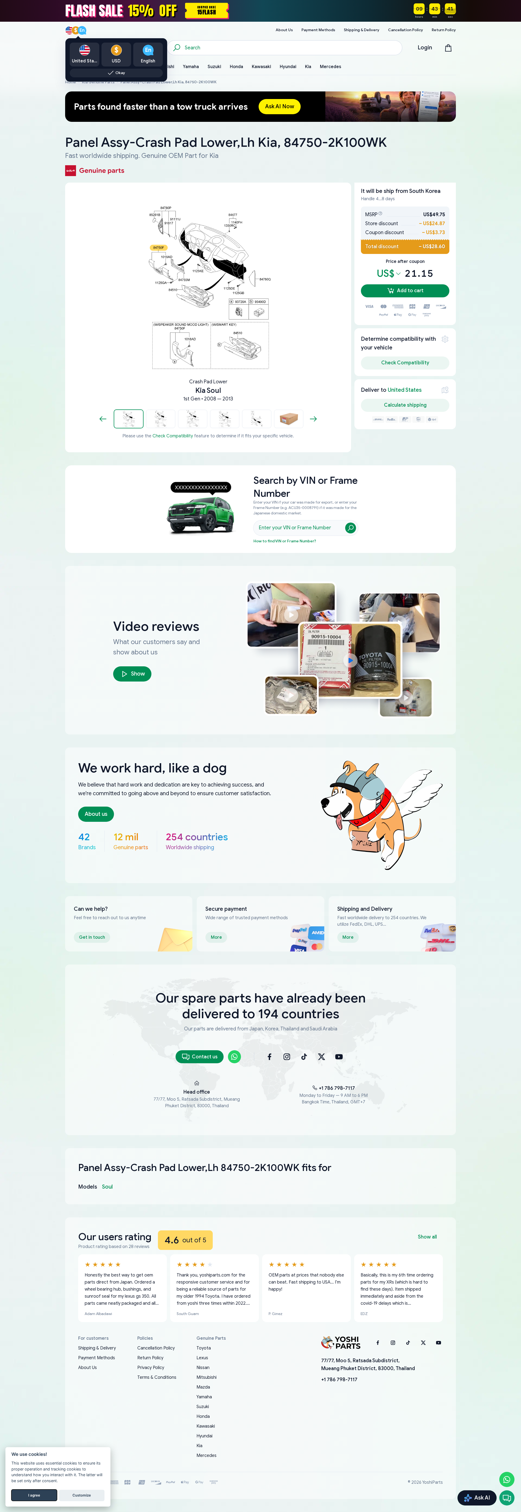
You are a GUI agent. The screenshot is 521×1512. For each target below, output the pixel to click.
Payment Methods (96, 1358)
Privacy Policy (150, 1367)
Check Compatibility (173, 436)
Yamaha (204, 1397)
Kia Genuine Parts (98, 82)
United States (405, 390)
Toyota (203, 1348)
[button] (129, 418)
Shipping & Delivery (97, 1348)
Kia (199, 1446)
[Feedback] (506, 1497)
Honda (203, 1416)
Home (70, 82)
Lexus (202, 1358)
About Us (87, 1367)
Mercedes (206, 1455)
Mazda (203, 1387)
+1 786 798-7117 (337, 1088)
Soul (107, 1186)
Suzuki (202, 1406)
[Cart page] (448, 47)
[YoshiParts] (340, 1342)
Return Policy (150, 1358)
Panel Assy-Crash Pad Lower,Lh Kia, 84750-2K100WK (168, 82)
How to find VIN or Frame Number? (284, 541)
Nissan (202, 1367)
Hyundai (204, 1436)
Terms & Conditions (156, 1377)
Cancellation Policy (156, 1348)
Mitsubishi (206, 1377)
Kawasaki (205, 1426)
